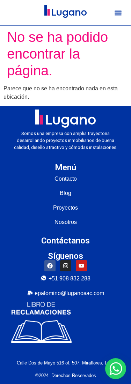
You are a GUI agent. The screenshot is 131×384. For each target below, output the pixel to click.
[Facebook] (50, 265)
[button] (118, 12)
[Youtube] (81, 265)
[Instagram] (65, 265)
